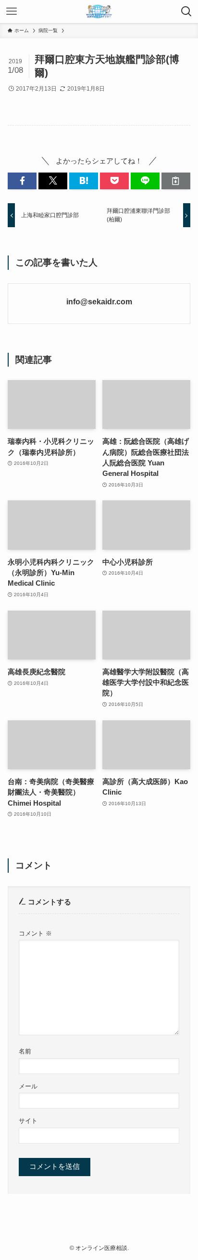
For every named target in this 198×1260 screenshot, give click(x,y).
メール (28, 1086)
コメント (35, 933)
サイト (28, 1120)
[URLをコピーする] (175, 181)
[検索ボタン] (186, 11)
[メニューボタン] (11, 11)
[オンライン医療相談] (99, 11)
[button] (22, 181)
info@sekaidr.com (99, 301)
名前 (25, 1051)
